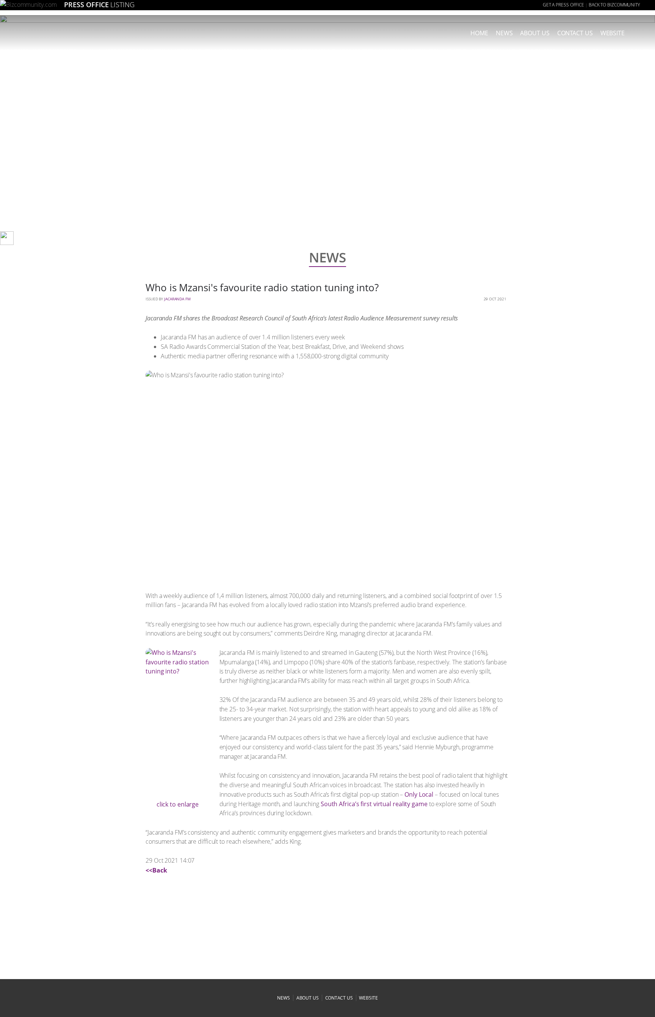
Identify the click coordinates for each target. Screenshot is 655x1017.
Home (479, 33)
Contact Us (575, 33)
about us (534, 33)
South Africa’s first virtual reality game (374, 804)
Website (612, 33)
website (368, 998)
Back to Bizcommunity (614, 5)
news (504, 33)
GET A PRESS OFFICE (563, 5)
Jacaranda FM (177, 298)
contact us (339, 998)
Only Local (418, 794)
